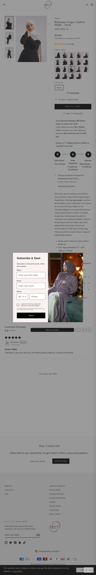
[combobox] (22, 297)
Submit (31, 315)
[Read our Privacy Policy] (44, 309)
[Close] (80, 255)
